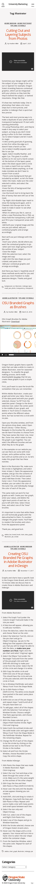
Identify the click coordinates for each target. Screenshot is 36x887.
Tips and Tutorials (18, 26)
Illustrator (18, 286)
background (8, 286)
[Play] (2, 355)
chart (22, 534)
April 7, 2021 (27, 43)
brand (14, 534)
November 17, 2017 (27, 571)
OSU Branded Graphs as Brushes (18, 304)
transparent (29, 288)
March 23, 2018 (27, 312)
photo (14, 288)
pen (10, 288)
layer (30, 286)
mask (6, 288)
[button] (28, 341)
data (26, 534)
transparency (20, 288)
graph (30, 534)
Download (15, 321)
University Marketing (18, 4)
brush (18, 534)
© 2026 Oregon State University (13, 883)
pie (13, 537)
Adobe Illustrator (9, 298)
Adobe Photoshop (24, 23)
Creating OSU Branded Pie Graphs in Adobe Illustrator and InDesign (18, 559)
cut (14, 286)
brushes (17, 377)
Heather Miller (14, 43)
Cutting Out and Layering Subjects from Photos (18, 34)
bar (10, 534)
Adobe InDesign (10, 23)
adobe (7, 534)
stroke (16, 537)
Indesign (25, 286)
